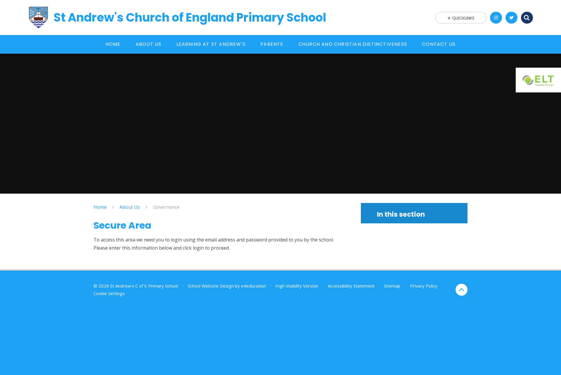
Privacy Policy (423, 286)
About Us (130, 207)
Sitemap (392, 286)
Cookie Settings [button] (109, 293)
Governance (166, 207)
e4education (253, 286)
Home (100, 207)
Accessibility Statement (351, 286)
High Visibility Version (296, 286)
